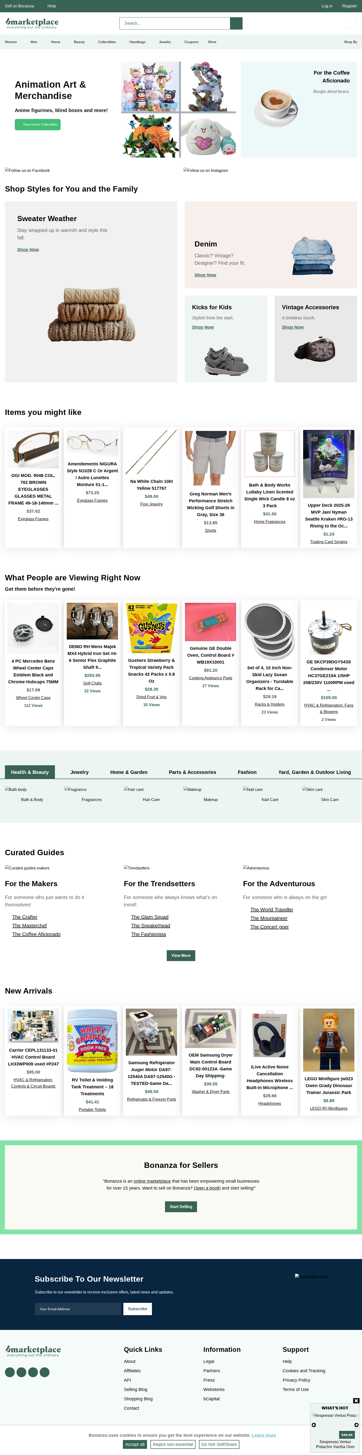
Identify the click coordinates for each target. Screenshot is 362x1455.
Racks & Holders (269, 704)
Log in (327, 6)
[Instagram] (44, 1372)
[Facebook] (10, 1372)
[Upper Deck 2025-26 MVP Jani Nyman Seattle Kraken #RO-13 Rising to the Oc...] (329, 487)
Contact (131, 1408)
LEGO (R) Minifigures (328, 1108)
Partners (211, 1370)
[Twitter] (21, 1372)
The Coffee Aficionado (36, 934)
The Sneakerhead (150, 925)
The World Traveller (271, 909)
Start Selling (181, 1207)
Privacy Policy (296, 1380)
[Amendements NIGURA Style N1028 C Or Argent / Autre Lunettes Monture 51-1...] (92, 487)
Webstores (214, 1389)
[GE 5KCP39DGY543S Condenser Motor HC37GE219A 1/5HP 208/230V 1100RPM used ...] (329, 663)
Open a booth (207, 1188)
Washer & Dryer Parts (211, 1092)
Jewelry (165, 42)
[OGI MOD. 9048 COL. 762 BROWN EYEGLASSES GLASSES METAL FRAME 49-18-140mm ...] (33, 487)
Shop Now (28, 249)
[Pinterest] (33, 1372)
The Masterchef (29, 925)
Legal (208, 1361)
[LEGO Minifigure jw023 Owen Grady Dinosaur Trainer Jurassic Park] (329, 1060)
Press (209, 1380)
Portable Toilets (92, 1110)
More (212, 42)
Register (349, 6)
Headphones (269, 1103)
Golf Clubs (92, 683)
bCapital (211, 1398)
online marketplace (152, 1181)
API (127, 1380)
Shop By (350, 42)
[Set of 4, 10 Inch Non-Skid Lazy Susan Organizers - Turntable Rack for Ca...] (270, 663)
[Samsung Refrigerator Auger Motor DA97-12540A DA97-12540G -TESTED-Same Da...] (151, 1060)
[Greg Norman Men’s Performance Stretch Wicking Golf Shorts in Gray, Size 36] (210, 487)
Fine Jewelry (151, 504)
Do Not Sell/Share (219, 1444)
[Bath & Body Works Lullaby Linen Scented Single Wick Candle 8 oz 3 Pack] (270, 487)
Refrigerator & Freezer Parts (151, 1099)
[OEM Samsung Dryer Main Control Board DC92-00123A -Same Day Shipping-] (210, 1060)
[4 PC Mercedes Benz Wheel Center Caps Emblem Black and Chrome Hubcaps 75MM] (33, 663)
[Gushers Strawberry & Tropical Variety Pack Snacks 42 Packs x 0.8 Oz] (151, 663)
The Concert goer (269, 927)
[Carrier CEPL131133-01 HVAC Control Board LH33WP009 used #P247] (33, 1060)
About (129, 1361)
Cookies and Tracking (304, 1370)
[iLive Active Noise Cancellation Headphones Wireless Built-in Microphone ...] (270, 1060)
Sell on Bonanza (19, 6)
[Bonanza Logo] (32, 23)
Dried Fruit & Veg (151, 697)
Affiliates (132, 1370)
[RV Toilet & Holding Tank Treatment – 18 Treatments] (92, 1060)
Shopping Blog (138, 1398)
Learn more (264, 1435)
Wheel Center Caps (33, 698)
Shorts (210, 530)
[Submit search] (236, 23)
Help (52, 6)
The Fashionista (148, 934)
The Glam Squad (149, 917)
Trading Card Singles (328, 542)
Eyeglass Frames (33, 519)
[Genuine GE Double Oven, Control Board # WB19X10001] (210, 663)
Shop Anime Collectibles (40, 124)
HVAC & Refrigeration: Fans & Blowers (328, 708)
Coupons (191, 42)
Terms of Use (296, 1389)
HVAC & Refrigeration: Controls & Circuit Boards (33, 1083)
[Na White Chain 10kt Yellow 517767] (151, 487)
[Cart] (351, 22)
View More (181, 955)
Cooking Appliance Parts (210, 678)
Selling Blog (135, 1389)
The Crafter (24, 917)
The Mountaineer (269, 918)
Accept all (135, 1444)
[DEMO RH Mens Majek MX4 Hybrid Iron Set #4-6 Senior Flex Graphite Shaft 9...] (92, 663)
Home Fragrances (269, 522)
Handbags (138, 42)
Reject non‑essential (173, 1444)
